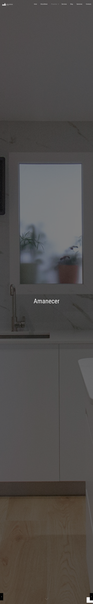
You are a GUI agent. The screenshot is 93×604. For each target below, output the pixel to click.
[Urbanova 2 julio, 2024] (91, 596)
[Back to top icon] (84, 600)
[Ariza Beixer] (7, 4)
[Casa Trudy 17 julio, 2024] (1, 596)
